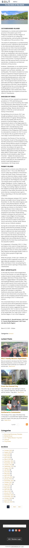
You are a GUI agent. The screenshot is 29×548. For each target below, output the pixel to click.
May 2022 (7, 473)
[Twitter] (13, 530)
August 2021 (8, 484)
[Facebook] (9, 530)
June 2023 (7, 454)
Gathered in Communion (10, 412)
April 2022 (7, 475)
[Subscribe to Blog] (27, 424)
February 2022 (8, 477)
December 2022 (8, 461)
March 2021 (7, 491)
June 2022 (7, 472)
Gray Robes (7, 441)
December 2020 (8, 495)
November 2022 (9, 463)
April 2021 (7, 489)
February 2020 (8, 502)
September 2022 (9, 466)
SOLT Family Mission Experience (13, 358)
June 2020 (7, 500)
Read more (12, 366)
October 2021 (8, 482)
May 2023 (7, 456)
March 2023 (7, 459)
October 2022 (8, 465)
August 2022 (8, 468)
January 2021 (8, 493)
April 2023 (7, 457)
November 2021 (9, 480)
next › (14, 507)
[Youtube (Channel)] (19, 530)
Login (22, 546)
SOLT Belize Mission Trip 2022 (13, 438)
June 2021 (7, 486)
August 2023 (8, 452)
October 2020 (8, 498)
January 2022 (8, 479)
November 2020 (9, 496)
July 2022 (6, 470)
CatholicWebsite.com (15, 546)
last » (19, 507)
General (11, 333)
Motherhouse (8, 436)
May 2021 (7, 488)
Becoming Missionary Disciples (13, 434)
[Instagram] (16, 530)
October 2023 (8, 450)
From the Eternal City (9, 386)
